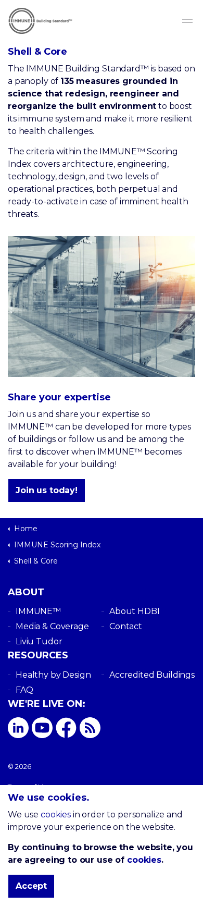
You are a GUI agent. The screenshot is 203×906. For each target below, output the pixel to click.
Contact (125, 626)
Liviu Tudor (39, 641)
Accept (31, 886)
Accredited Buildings (152, 675)
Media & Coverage (52, 626)
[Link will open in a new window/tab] (18, 727)
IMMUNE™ (38, 611)
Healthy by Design (53, 675)
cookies (56, 814)
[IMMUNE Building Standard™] (101, 21)
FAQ (24, 690)
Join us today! (47, 490)
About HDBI (134, 611)
